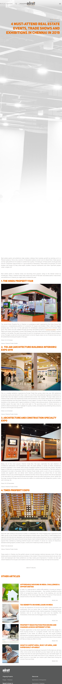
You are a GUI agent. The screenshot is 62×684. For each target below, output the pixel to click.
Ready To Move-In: (8, 683)
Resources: (35, 676)
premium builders (51, 329)
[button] (60, 4)
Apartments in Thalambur (38, 683)
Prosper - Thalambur (8, 679)
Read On (55, 600)
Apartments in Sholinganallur (39, 679)
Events (57, 19)
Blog (51, 19)
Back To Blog (31, 567)
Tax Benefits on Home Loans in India (36, 605)
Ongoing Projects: (8, 676)
